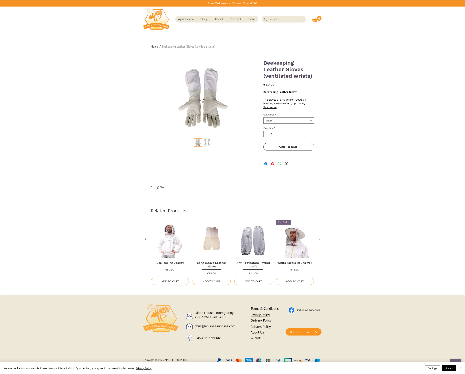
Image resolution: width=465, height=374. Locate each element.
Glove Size (269, 114)
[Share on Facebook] (266, 164)
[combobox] (288, 120)
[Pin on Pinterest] (272, 164)
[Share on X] (286, 164)
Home (154, 46)
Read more (270, 107)
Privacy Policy (143, 368)
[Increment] (277, 134)
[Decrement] (266, 134)
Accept (449, 368)
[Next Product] (319, 239)
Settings (432, 368)
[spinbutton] (271, 134)
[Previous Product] (145, 239)
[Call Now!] (189, 338)
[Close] (460, 368)
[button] (317, 19)
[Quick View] (170, 239)
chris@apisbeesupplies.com (215, 326)
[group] (232, 252)
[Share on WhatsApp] (279, 164)
